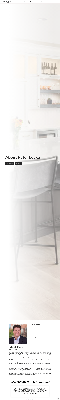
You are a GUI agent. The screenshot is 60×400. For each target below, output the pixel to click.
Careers (42, 1)
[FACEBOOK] (32, 337)
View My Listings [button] (10, 163)
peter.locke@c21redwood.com (40, 327)
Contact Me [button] (18, 163)
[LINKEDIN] (35, 337)
